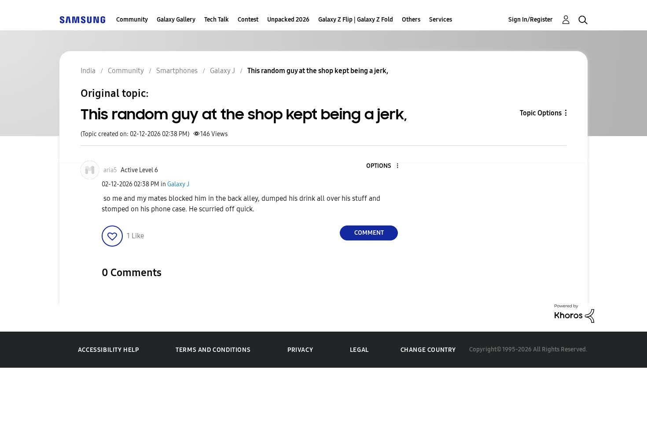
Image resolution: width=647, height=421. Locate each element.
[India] (82, 19)
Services (440, 19)
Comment (369, 232)
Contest (248, 19)
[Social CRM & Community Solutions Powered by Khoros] (574, 313)
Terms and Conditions (213, 350)
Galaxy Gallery (176, 19)
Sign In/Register (530, 19)
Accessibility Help (108, 350)
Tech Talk (216, 19)
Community (132, 19)
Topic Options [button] (541, 113)
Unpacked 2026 (288, 19)
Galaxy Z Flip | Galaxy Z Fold (355, 19)
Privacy (300, 350)
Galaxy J (178, 184)
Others (411, 19)
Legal (359, 350)
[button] (383, 166)
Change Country (428, 350)
